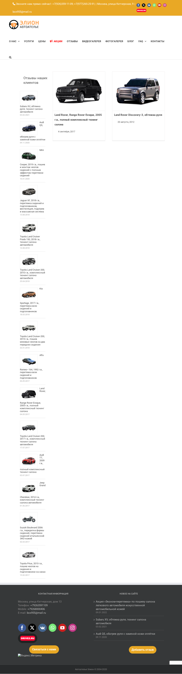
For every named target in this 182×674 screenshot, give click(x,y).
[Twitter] (32, 628)
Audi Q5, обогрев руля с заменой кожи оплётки (125, 633)
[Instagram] (72, 628)
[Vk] (42, 628)
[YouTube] (62, 628)
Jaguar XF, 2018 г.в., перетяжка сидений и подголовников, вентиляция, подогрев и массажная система (32, 206)
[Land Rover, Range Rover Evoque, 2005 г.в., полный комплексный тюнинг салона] (79, 91)
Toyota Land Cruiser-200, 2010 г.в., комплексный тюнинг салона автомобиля (32, 273)
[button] (10, 57)
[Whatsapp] (52, 628)
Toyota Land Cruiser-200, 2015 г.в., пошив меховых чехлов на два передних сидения (32, 340)
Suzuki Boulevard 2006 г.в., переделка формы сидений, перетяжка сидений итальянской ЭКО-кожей (32, 533)
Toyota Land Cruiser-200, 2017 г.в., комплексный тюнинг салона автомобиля (32, 440)
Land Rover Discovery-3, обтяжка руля (138, 115)
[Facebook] (22, 628)
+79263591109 (39, 605)
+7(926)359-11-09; (62, 4)
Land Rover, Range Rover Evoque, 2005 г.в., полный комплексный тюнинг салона (78, 119)
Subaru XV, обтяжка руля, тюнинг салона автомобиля (31, 109)
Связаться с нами (44, 649)
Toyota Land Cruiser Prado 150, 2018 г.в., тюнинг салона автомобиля (30, 240)
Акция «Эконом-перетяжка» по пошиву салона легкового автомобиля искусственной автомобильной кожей (125, 605)
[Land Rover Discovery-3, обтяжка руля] (138, 91)
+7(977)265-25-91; (84, 4)
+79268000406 (36, 609)
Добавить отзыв (143, 649)
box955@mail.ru (22, 11)
